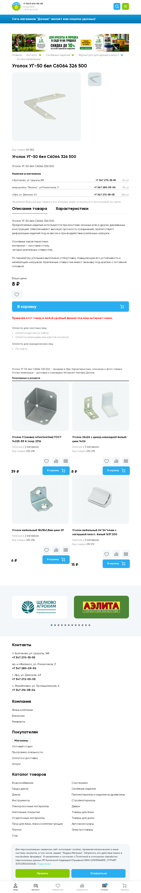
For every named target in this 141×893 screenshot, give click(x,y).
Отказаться (98, 873)
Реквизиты (18, 721)
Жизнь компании (22, 710)
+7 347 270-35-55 (106, 180)
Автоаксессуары (83, 823)
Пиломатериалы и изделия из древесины (98, 794)
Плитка (16, 829)
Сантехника (80, 782)
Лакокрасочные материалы (30, 806)
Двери (76, 806)
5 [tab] (65, 625)
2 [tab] (55, 625)
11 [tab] (86, 625)
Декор (16, 794)
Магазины (21, 740)
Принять (42, 873)
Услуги (16, 764)
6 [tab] (69, 625)
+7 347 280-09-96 (105, 187)
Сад (15, 835)
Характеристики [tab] (72, 208)
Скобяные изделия (58, 55)
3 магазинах (85, 446)
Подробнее (44, 863)
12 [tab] (89, 625)
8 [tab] (76, 625)
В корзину (26, 306)
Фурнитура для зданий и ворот (99, 55)
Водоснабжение (22, 782)
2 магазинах (25, 446)
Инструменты (21, 800)
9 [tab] (79, 625)
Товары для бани (83, 812)
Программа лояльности (27, 752)
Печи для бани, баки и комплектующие (37, 823)
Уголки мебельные (29, 59)
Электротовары (82, 829)
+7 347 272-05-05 (104, 194)
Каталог (32, 55)
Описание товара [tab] (29, 208)
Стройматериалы (83, 800)
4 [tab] (62, 625)
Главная (17, 55)
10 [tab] (82, 625)
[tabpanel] (39, 607)
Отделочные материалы (28, 818)
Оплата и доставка (25, 758)
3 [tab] (58, 625)
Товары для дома (83, 818)
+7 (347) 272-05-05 (33, 3)
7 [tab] (72, 625)
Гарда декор (20, 788)
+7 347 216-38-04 (23, 690)
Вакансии (18, 715)
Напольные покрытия (26, 812)
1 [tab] (51, 625)
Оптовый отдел (22, 746)
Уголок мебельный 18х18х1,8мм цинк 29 (38, 530)
